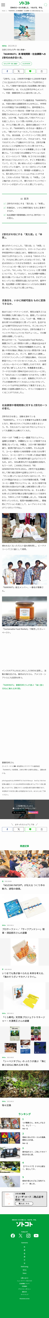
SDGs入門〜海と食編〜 (11, 64)
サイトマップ (24, 1294)
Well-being (24, 1266)
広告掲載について (24, 1283)
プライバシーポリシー (24, 1289)
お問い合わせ (24, 1278)
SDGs (24, 1270)
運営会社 (24, 1292)
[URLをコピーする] (42, 71)
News (24, 1273)
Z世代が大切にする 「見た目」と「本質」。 (26, 203)
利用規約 (24, 1286)
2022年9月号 (26, 64)
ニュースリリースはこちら (24, 1281)
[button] (7, 71)
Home (3, 11)
